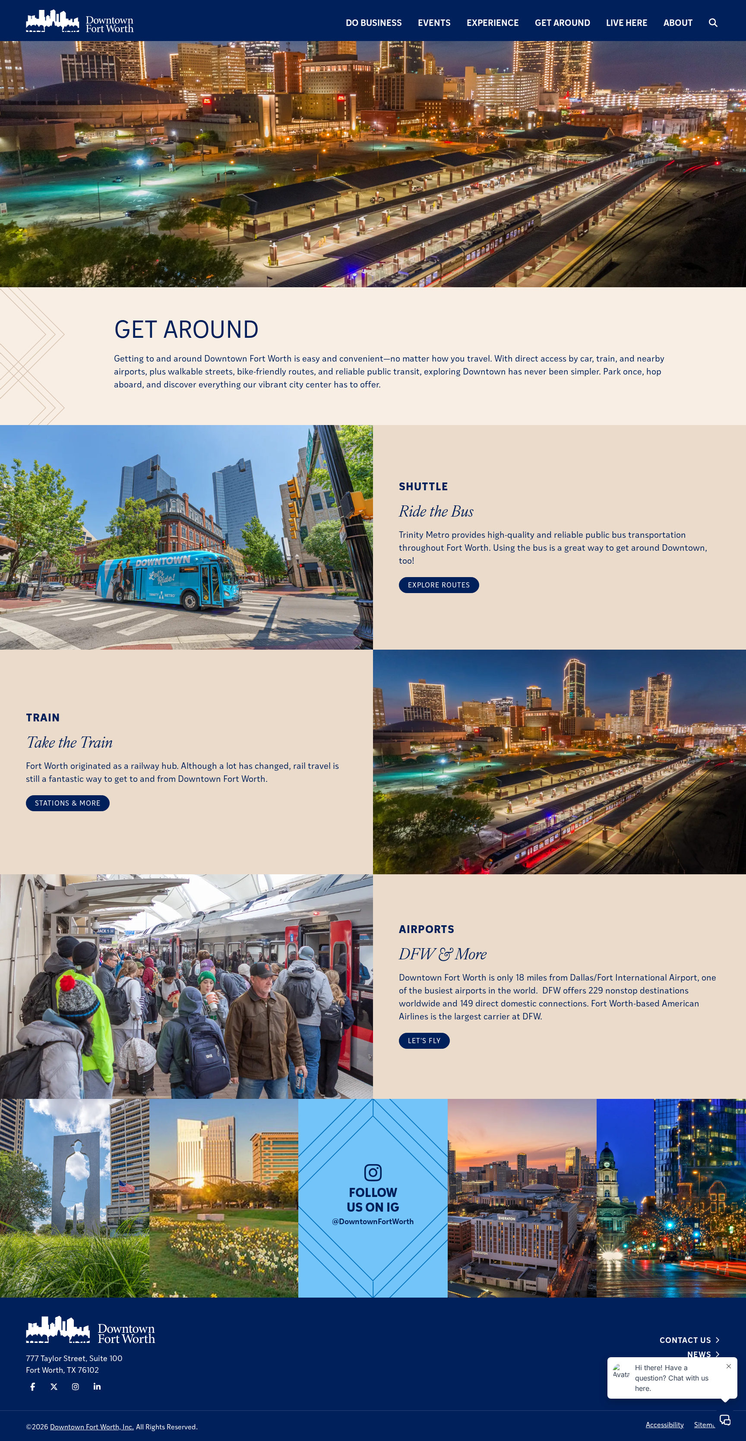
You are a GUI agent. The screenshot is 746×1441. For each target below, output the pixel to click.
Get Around (562, 22)
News (699, 1353)
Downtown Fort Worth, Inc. (92, 1426)
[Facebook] (32, 1386)
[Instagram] (75, 1386)
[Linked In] (97, 1386)
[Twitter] (53, 1386)
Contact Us (685, 1339)
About (678, 22)
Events (434, 22)
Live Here (627, 22)
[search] (713, 22)
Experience (493, 22)
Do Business (374, 22)
